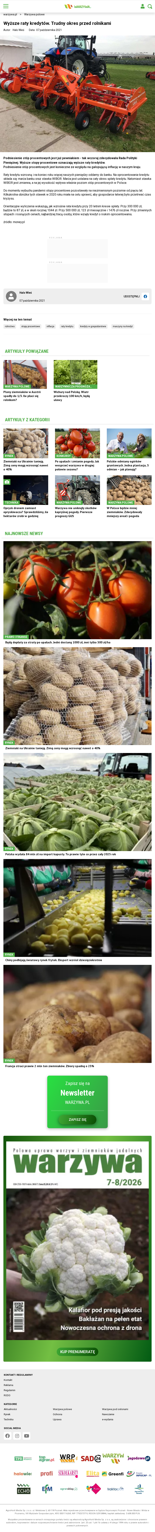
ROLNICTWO (10, 326)
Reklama (8, 1385)
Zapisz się (77, 1120)
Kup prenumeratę (77, 1352)
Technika (8, 1419)
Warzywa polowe (34, 14)
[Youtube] (26, 1436)
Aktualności (10, 1409)
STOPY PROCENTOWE (30, 326)
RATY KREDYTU (67, 326)
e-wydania (107, 1419)
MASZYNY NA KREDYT (123, 326)
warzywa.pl (10, 14)
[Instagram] (17, 1436)
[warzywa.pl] (77, 6)
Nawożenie (108, 1414)
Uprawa (57, 1419)
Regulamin (9, 1390)
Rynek (7, 1414)
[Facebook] (145, 296)
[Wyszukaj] (150, 6)
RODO (7, 1395)
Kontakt (8, 1380)
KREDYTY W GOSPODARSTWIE (93, 326)
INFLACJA (50, 326)
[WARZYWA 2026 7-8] (77, 1240)
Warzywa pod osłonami (115, 1409)
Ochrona (57, 1414)
